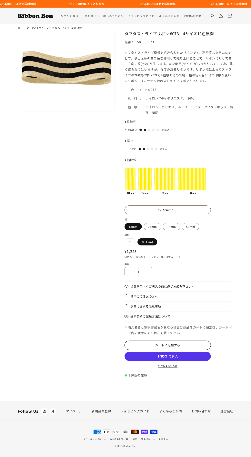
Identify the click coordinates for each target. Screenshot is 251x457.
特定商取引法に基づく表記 (123, 439)
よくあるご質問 (170, 411)
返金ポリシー (148, 439)
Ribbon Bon (129, 445)
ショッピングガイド (135, 411)
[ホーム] (19, 27)
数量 (127, 264)
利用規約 (163, 439)
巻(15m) (147, 242)
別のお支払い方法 (167, 365)
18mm (133, 227)
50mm (190, 227)
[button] (70, 16)
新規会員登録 (101, 411)
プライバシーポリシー (94, 439)
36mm (171, 227)
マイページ (74, 411)
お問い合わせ (201, 411)
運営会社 (226, 411)
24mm (152, 227)
